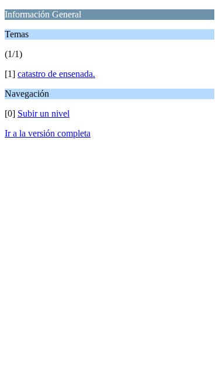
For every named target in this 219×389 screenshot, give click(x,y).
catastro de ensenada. (56, 74)
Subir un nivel (43, 113)
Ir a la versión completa (48, 133)
